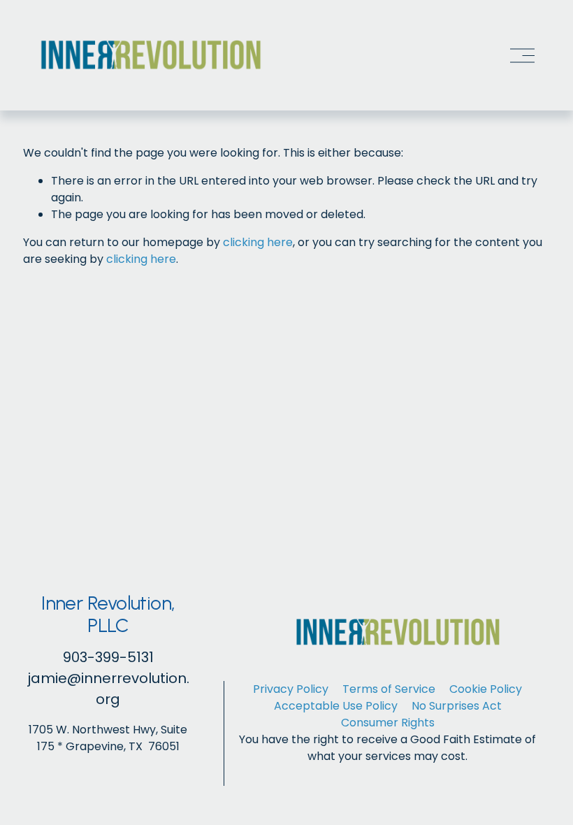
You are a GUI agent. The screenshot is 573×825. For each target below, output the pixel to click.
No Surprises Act (457, 706)
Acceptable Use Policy (336, 706)
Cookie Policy (485, 689)
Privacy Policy (290, 689)
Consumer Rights (388, 723)
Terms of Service (388, 689)
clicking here (258, 242)
